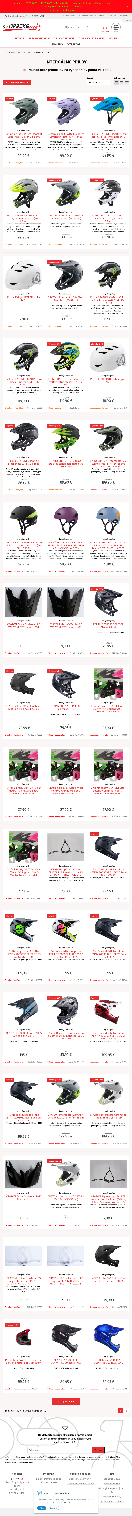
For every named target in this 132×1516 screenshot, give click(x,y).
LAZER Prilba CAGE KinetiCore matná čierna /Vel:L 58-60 (108, 1279)
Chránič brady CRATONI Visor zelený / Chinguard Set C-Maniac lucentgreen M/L (108, 790)
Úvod (5, 52)
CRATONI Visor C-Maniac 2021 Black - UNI (23, 1198)
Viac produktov (66, 1401)
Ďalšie (123, 15)
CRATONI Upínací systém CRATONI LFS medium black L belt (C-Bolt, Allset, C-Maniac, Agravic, (65, 874)
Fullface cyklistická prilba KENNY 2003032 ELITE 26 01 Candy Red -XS (108, 1035)
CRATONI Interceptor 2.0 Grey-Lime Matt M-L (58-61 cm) (66, 217)
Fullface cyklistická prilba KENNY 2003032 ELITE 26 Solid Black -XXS (108, 954)
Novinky (57, 44)
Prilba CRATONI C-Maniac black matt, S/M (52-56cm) (23, 462)
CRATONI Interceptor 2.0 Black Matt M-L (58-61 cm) (66, 299)
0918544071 (50, 1482)
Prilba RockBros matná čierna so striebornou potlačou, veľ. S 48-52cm (66, 1035)
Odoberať (98, 1450)
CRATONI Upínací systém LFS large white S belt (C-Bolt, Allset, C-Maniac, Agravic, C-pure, (66, 1282)
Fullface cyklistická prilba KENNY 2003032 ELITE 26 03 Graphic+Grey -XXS (24, 954)
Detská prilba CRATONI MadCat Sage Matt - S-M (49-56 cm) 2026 (23, 136)
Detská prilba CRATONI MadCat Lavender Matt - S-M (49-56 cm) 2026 (66, 136)
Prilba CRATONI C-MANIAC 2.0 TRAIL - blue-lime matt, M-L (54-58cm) (108, 136)
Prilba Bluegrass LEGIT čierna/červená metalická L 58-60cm (23, 1361)
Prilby (27, 52)
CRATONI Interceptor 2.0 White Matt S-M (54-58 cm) (66, 1198)
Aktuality (112, 15)
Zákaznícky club (112, 1478)
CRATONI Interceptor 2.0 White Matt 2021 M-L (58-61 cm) (108, 1116)
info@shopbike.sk (52, 1478)
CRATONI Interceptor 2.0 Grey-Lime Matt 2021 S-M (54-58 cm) (66, 1116)
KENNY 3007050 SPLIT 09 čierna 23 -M (108, 626)
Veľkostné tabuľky (87, 15)
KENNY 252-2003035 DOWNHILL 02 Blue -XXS (108, 1361)
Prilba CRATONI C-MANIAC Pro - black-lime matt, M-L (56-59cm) (24, 381)
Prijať (41, 1508)
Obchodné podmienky (80, 1478)
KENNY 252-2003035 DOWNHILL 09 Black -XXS (66, 1361)
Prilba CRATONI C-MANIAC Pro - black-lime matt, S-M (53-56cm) (108, 300)
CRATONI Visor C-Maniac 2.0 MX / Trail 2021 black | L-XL (66, 626)
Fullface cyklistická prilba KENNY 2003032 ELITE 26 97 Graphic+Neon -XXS (66, 954)
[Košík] (116, 27)
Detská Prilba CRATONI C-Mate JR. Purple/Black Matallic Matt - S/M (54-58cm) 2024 (66, 545)
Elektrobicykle (39, 38)
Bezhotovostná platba (112, 1501)
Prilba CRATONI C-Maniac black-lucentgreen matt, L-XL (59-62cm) (66, 463)
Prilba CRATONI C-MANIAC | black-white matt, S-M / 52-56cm (108, 218)
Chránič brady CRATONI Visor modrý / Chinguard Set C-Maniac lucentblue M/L (66, 790)
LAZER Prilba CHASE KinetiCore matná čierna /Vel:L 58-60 (23, 707)
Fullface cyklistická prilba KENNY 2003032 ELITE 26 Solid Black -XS (23, 1117)
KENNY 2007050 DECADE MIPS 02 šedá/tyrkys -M (24, 1034)
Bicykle (19, 38)
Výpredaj (73, 44)
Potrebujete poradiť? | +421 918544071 (26, 16)
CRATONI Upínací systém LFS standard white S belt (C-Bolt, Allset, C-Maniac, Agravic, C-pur (108, 1201)
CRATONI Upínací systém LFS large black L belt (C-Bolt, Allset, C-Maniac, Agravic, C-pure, (24, 1282)
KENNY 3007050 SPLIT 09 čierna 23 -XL (66, 707)
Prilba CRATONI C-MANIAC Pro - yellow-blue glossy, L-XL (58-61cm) (66, 381)
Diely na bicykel (64, 38)
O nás (101, 15)
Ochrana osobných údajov (80, 1483)
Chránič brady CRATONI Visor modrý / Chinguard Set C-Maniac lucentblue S (23, 790)
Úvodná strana (68, 15)
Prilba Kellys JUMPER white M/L (23, 299)
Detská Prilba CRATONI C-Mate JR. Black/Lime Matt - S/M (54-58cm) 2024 (24, 545)
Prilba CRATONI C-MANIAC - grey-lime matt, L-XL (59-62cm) (23, 218)
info (74, 1442)
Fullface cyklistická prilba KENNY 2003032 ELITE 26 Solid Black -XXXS (108, 872)
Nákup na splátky (112, 1496)
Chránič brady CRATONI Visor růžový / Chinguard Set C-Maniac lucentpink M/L (23, 872)
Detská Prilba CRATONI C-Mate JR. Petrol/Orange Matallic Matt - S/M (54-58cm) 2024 (108, 545)
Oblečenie (15, 52)
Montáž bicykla (112, 1483)
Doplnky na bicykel (92, 38)
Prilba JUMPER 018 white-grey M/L (108, 380)
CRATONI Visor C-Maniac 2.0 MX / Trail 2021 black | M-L (23, 626)
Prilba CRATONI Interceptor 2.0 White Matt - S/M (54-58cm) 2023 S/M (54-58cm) (108, 463)
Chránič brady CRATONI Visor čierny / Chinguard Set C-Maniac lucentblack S (108, 708)
